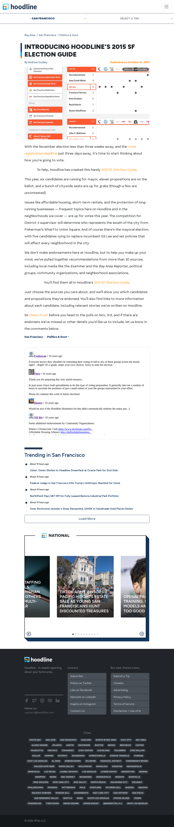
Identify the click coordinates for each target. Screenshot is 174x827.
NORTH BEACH (98, 782)
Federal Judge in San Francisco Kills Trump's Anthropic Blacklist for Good (75, 483)
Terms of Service (124, 704)
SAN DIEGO (137, 793)
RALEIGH (142, 788)
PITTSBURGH (68, 788)
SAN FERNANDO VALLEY (46, 798)
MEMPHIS (40, 777)
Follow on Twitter (81, 683)
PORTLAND (95, 788)
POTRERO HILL (113, 788)
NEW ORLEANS (40, 782)
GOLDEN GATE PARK (44, 767)
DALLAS (36, 756)
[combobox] (43, 18)
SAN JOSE (51, 740)
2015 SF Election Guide (118, 170)
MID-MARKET (68, 777)
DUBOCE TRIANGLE (119, 756)
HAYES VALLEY (66, 767)
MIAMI (53, 777)
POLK (82, 788)
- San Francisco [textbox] (42, 18)
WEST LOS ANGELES (137, 804)
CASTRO (140, 745)
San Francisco (47, 35)
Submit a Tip (121, 676)
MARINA (143, 772)
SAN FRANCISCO (68, 740)
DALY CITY (126, 740)
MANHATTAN (127, 772)
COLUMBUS (120, 751)
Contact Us (77, 711)
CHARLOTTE (37, 751)
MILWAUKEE (86, 777)
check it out (38, 315)
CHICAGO (52, 751)
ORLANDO (137, 782)
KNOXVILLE (34, 772)
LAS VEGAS (49, 772)
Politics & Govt (68, 35)
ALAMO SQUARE (40, 745)
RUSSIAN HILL (62, 793)
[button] (29, 634)
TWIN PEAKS (52, 804)
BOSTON (99, 745)
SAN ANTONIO (121, 793)
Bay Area (29, 35)
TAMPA (137, 798)
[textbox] (130, 18)
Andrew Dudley (35, 62)
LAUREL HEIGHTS (68, 772)
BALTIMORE (84, 745)
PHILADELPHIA (35, 788)
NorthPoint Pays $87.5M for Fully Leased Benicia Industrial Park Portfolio (74, 496)
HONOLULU (101, 767)
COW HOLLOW (137, 751)
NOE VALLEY (80, 782)
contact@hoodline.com (39, 712)
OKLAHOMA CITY (118, 782)
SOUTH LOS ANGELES (98, 798)
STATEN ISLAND (121, 798)
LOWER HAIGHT (109, 772)
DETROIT (62, 756)
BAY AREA (141, 740)
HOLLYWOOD (85, 767)
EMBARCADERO (73, 761)
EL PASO (56, 761)
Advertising (121, 690)
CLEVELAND (103, 751)
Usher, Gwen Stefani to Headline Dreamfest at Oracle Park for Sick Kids (74, 470)
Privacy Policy (122, 697)
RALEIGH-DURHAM (41, 793)
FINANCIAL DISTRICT (110, 761)
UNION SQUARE (71, 804)
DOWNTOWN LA (97, 756)
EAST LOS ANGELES (37, 761)
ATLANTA (57, 745)
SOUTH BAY (35, 740)
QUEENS (129, 788)
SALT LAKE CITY (101, 793)
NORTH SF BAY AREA (106, 740)
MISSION (119, 777)
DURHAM (138, 756)
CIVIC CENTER (86, 751)
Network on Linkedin (83, 697)
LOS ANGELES (89, 772)
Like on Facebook (81, 690)
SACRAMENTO (81, 793)
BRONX (111, 745)
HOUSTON (117, 767)
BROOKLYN (125, 745)
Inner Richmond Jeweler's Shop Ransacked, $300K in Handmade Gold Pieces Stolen (81, 508)
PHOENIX (52, 788)
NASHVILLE (134, 777)
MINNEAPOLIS (103, 777)
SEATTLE (67, 798)
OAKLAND (86, 740)
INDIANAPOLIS (134, 767)
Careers (118, 683)
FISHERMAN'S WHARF (137, 761)
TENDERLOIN (34, 804)
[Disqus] (87, 392)
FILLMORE (90, 761)
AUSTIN (70, 745)
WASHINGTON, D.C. (112, 804)
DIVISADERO (78, 756)
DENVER (49, 756)
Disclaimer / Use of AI (127, 711)
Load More (87, 519)
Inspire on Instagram (83, 704)
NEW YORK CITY (61, 782)
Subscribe (76, 676)
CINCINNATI (68, 751)
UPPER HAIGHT (91, 804)
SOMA (80, 798)
